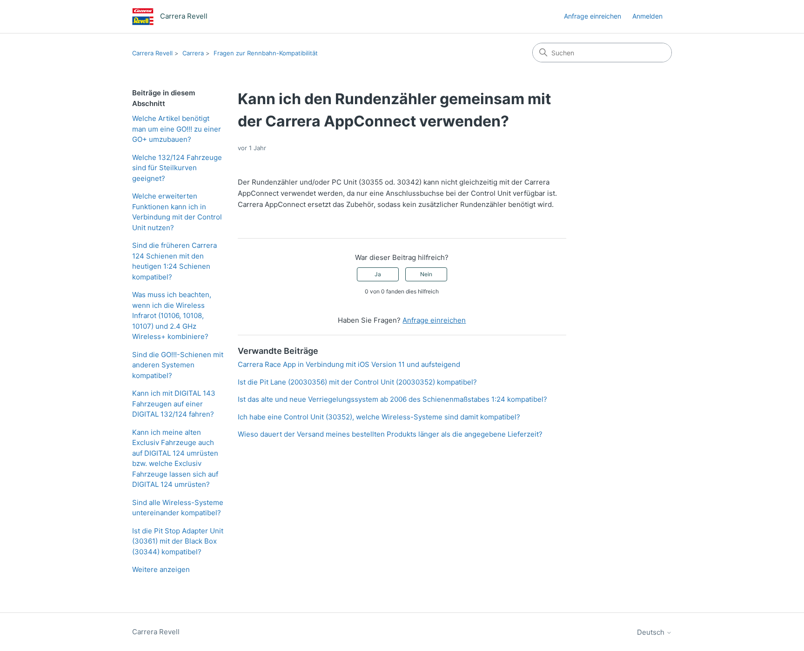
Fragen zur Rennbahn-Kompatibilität (266, 53)
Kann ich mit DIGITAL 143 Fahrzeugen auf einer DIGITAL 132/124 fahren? (173, 403)
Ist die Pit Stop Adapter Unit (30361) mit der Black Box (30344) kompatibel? (177, 541)
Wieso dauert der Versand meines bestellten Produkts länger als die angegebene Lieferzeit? (390, 434)
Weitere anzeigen (161, 569)
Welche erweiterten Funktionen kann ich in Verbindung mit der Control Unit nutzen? (177, 212)
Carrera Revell (152, 53)
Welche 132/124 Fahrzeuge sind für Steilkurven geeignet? (177, 168)
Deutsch (651, 632)
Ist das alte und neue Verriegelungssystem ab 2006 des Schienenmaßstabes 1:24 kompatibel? (392, 399)
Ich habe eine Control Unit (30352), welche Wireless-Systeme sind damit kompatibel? (379, 416)
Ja (378, 274)
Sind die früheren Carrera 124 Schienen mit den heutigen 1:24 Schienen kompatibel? (174, 261)
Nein (426, 274)
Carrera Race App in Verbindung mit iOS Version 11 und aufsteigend (349, 364)
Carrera (193, 53)
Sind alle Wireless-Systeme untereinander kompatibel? (177, 508)
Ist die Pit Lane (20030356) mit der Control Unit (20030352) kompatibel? (357, 382)
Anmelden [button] (647, 16)
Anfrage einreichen (592, 16)
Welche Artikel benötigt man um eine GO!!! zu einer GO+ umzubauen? (176, 129)
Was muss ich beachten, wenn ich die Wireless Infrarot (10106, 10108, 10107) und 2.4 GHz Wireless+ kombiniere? (171, 315)
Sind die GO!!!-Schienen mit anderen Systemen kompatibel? (177, 365)
